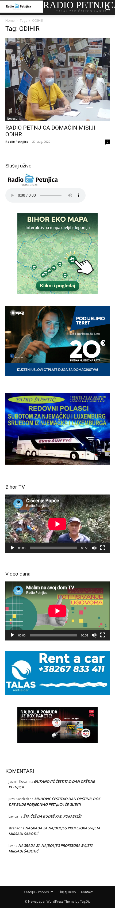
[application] (57, 524)
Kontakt (87, 892)
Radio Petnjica (17, 142)
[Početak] (12, 548)
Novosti (12, 118)
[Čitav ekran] (102, 548)
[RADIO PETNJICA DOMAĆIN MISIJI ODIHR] (57, 79)
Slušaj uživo (67, 892)
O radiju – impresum (37, 892)
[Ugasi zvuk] (94, 548)
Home (10, 20)
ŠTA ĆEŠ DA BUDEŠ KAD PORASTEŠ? (52, 816)
